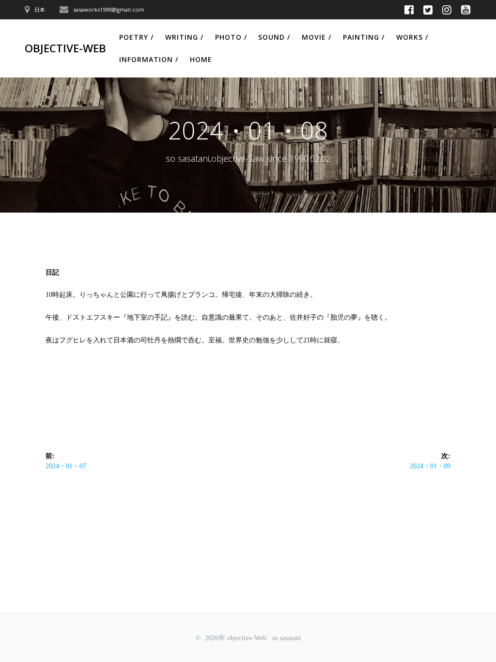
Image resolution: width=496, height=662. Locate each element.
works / (412, 37)
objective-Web (65, 48)
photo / (231, 37)
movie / (316, 37)
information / (148, 59)
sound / (274, 37)
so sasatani (286, 638)
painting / (364, 37)
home (201, 59)
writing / (184, 37)
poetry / (136, 37)
